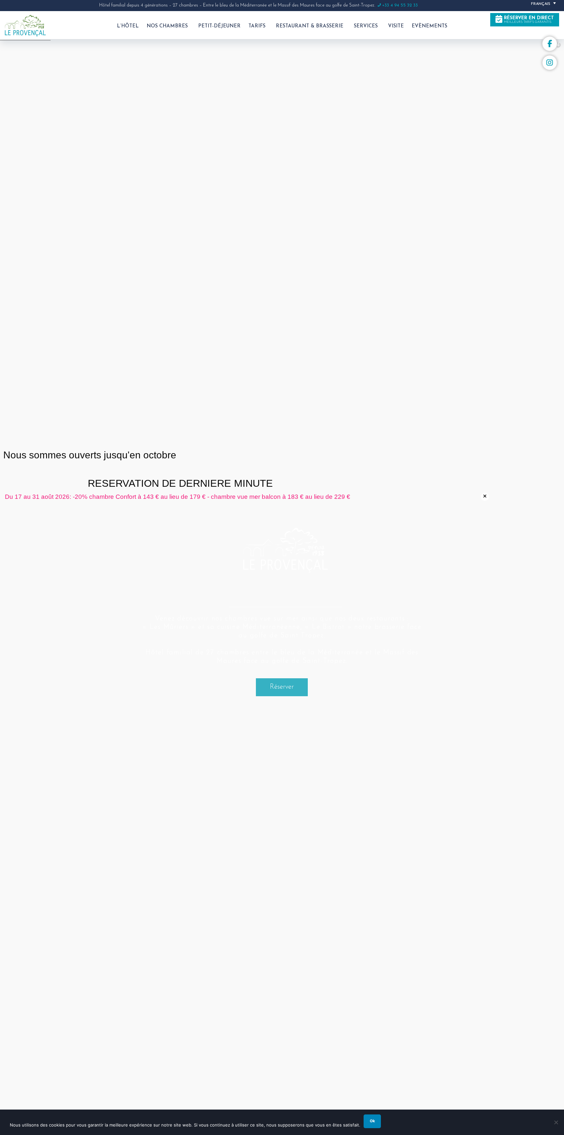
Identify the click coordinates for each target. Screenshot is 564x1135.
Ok (372, 1121)
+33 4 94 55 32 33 (400, 5)
